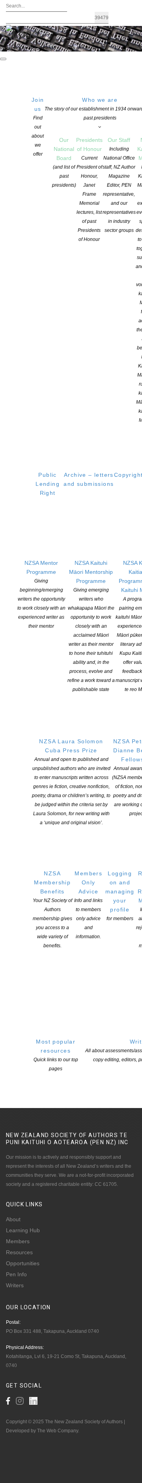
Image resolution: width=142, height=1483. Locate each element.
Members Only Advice (88, 904)
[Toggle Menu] (3, 59)
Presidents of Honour (89, 189)
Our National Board (64, 162)
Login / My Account (83, 48)
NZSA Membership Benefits (52, 909)
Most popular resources (56, 1054)
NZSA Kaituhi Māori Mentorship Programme (91, 626)
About (13, 1219)
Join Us (49, 48)
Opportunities (22, 1263)
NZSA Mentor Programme (41, 594)
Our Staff (119, 185)
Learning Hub (23, 1230)
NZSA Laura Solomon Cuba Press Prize (71, 781)
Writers (15, 1285)
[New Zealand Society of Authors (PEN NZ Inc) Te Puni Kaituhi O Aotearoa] (22, 33)
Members (18, 1241)
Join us (38, 127)
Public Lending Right (48, 484)
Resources (19, 1252)
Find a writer (22, 48)
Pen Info (16, 1274)
